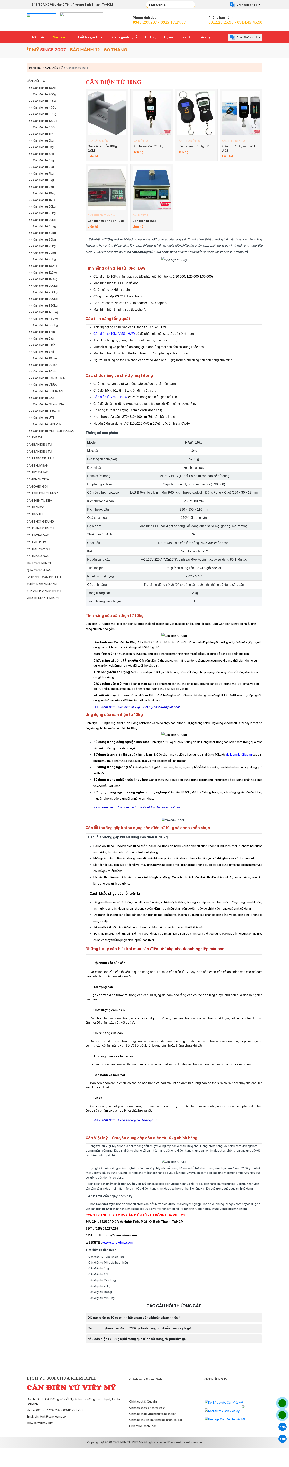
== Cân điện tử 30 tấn (43, 371)
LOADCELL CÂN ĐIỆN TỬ (44, 577)
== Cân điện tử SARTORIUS (47, 378)
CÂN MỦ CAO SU (38, 549)
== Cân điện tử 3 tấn (42, 345)
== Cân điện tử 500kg (43, 325)
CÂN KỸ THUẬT (37, 472)
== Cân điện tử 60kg (42, 239)
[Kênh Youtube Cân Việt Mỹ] (224, 1402)
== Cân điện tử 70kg (42, 246)
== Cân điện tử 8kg (41, 180)
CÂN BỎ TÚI (35, 514)
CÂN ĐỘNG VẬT (38, 535)
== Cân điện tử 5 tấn (42, 351)
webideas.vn (194, 1442)
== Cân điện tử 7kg (41, 173)
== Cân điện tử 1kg (41, 134)
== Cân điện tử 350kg (43, 305)
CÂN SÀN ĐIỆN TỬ (39, 451)
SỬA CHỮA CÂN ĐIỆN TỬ (44, 591)
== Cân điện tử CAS (42, 398)
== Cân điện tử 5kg (41, 160)
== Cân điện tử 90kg (42, 259)
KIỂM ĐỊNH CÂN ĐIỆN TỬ (43, 598)
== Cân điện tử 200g (42, 94)
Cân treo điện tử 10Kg (148, 146)
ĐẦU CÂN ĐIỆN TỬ (39, 563)
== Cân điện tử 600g (42, 127)
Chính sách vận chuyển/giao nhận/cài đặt (155, 1420)
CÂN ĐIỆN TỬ (140, 140)
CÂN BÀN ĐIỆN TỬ (39, 444)
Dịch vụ (150, 37)
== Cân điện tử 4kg (41, 154)
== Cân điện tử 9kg (41, 187)
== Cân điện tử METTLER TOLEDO (52, 431)
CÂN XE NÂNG (36, 542)
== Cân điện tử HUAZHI (44, 411)
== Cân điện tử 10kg (42, 193)
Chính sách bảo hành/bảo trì (147, 1407)
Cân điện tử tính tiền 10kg (106, 221)
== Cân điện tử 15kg (42, 200)
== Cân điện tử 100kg (43, 266)
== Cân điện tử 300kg (43, 299)
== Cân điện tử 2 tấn (42, 338)
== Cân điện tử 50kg (42, 233)
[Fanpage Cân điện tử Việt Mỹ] (225, 1419)
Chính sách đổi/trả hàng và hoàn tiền (152, 1414)
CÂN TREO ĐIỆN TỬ (188, 140)
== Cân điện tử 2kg (41, 140)
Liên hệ (204, 37)
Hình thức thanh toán (142, 1426)
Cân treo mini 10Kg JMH (194, 146)
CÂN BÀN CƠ (36, 507)
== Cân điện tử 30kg (42, 219)
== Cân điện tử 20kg (42, 206)
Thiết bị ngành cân (90, 37)
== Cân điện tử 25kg (42, 213)
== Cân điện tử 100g (42, 88)
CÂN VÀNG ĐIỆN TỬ (40, 528)
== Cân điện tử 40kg (42, 226)
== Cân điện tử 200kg (43, 285)
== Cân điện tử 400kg (43, 312)
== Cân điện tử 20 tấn (43, 365)
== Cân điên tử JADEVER (45, 424)
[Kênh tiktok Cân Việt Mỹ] (222, 1411)
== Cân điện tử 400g (42, 107)
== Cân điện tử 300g (42, 101)
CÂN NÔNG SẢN (38, 556)
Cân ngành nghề (124, 37)
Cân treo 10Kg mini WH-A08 (239, 148)
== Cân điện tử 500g (42, 114)
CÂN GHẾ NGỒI (37, 486)
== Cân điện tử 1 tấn (42, 332)
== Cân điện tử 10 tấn (43, 358)
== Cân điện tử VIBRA (43, 384)
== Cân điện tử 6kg (41, 167)
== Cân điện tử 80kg (42, 252)
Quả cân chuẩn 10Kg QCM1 (102, 148)
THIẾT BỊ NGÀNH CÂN (42, 584)
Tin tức (186, 37)
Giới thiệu (37, 37)
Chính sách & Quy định (143, 1401)
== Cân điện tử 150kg (43, 279)
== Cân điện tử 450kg (43, 318)
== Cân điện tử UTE (41, 417)
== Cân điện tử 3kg (41, 147)
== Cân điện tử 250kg (43, 292)
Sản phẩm (60, 37)
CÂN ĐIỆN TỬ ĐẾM (39, 500)
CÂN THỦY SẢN (37, 465)
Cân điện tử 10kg (144, 221)
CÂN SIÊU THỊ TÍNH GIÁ (101, 215)
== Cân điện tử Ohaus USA (46, 404)
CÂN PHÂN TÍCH (38, 479)
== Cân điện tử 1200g (43, 121)
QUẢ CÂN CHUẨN (98, 140)
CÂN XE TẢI (34, 437)
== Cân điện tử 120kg (43, 272)
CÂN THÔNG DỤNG (40, 521)
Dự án (168, 37)
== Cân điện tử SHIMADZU (46, 391)
